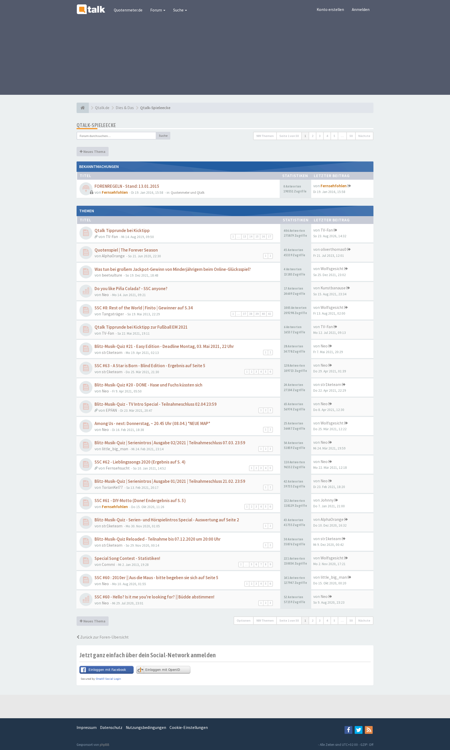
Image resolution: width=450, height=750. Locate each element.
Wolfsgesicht (332, 268)
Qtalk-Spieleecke (96, 125)
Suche (178, 10)
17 (269, 236)
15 (257, 236)
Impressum (87, 727)
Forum (156, 10)
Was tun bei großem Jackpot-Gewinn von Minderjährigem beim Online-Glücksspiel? (173, 269)
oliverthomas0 (333, 249)
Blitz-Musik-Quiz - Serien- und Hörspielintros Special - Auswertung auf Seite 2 (167, 520)
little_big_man (115, 448)
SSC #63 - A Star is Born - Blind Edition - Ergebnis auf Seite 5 (150, 365)
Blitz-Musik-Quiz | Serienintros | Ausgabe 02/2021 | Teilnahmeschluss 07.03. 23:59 (170, 443)
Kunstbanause (333, 287)
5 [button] (334, 136)
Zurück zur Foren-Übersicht (104, 637)
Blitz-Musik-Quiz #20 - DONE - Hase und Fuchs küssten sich (148, 385)
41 (269, 314)
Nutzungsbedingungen (146, 727)
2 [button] (312, 136)
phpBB (104, 744)
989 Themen (265, 136)
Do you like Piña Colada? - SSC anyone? (131, 288)
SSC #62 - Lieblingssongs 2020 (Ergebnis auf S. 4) (140, 462)
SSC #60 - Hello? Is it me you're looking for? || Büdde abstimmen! (154, 597)
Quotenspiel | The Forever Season (126, 250)
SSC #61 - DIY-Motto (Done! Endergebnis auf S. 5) (140, 500)
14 (250, 236)
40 (263, 314)
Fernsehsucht (118, 468)
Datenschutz (111, 727)
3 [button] (320, 136)
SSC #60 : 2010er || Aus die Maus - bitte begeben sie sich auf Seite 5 (156, 577)
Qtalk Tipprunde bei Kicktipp (122, 230)
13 (244, 236)
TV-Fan (112, 236)
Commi (108, 564)
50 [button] (351, 136)
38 (250, 314)
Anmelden (361, 9)
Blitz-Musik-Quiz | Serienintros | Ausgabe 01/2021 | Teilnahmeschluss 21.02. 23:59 (170, 481)
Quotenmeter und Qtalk (187, 192)
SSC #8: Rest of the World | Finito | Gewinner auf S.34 (144, 308)
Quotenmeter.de (128, 10)
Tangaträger (113, 313)
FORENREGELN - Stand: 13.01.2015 (127, 186)
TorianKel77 (112, 487)
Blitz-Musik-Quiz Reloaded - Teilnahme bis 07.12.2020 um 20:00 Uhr (158, 539)
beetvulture (112, 275)
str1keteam (112, 352)
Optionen (244, 620)
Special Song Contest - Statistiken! (127, 558)
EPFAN (111, 410)
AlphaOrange (113, 255)
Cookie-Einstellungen (189, 727)
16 (263, 236)
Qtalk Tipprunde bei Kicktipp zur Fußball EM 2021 (141, 327)
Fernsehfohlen (115, 192)
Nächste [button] (364, 136)
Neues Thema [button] (94, 151)
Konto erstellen (330, 9)
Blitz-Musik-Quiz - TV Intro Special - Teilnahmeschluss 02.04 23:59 (156, 404)
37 (244, 314)
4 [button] (327, 136)
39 (257, 314)
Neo (105, 294)
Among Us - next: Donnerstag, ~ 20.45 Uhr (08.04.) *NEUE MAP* (152, 423)
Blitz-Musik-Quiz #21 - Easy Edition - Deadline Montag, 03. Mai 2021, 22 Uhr (164, 346)
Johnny (327, 500)
